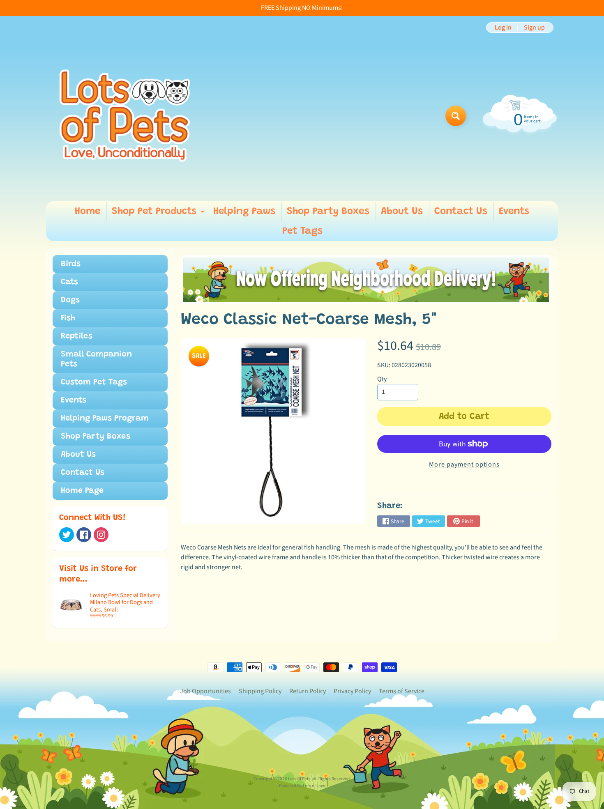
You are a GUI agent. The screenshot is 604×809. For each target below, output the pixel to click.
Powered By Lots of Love (302, 786)
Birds (71, 264)
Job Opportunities (205, 691)
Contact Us (460, 211)
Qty (382, 379)
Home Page (82, 491)
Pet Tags (302, 231)
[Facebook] (83, 534)
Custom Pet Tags (94, 382)
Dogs (70, 300)
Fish (68, 318)
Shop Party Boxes (328, 211)
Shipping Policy (260, 691)
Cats (69, 282)
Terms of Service (401, 691)
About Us (402, 211)
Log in (503, 27)
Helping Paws (244, 211)
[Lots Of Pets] (125, 116)
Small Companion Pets (96, 359)
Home (87, 211)
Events (514, 211)
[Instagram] (101, 534)
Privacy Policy (352, 691)
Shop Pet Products (159, 214)
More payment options (464, 464)
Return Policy (307, 691)
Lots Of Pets (299, 779)
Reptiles (76, 336)
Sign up (534, 27)
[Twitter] (66, 534)
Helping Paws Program (105, 418)
